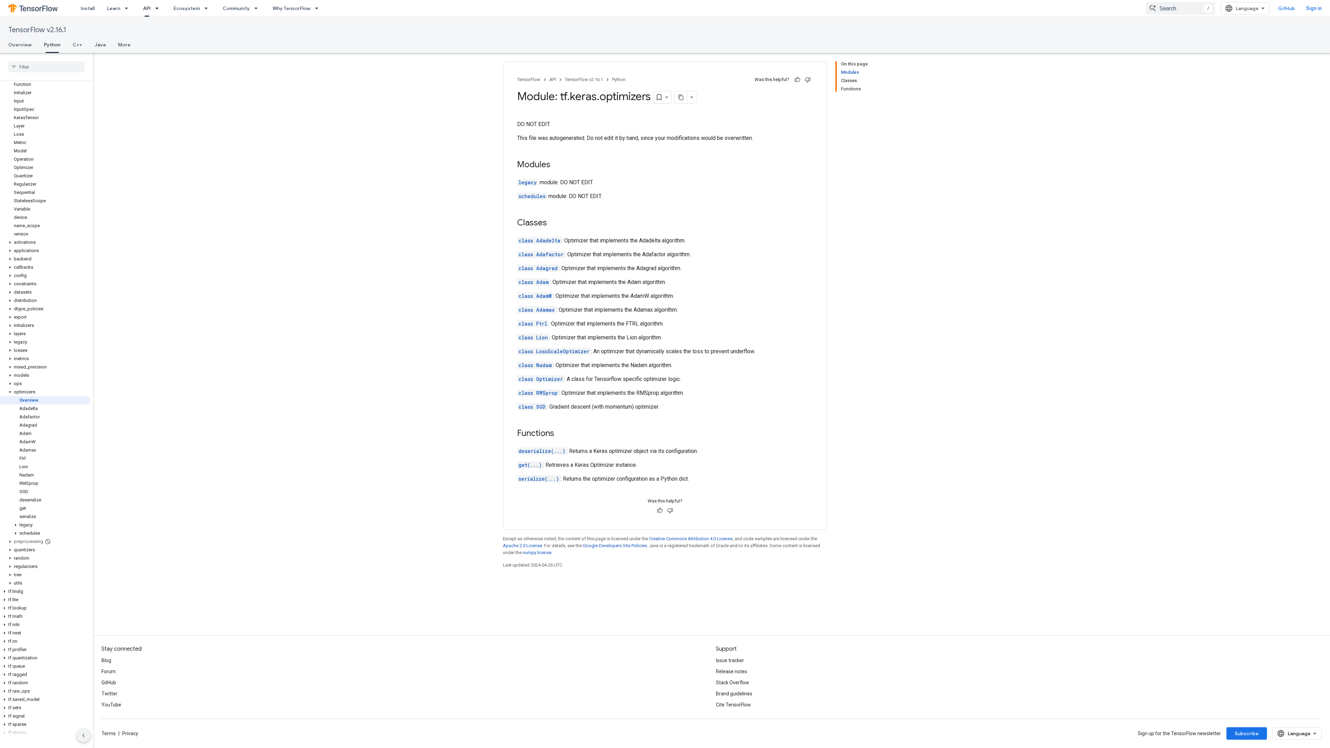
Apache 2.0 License (522, 545)
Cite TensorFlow (733, 704)
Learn (113, 8)
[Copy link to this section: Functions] (561, 434)
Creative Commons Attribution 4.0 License (691, 538)
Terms (108, 733)
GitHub (1286, 8)
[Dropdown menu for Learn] (128, 8)
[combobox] (1180, 8)
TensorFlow (528, 79)
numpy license (537, 552)
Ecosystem (187, 8)
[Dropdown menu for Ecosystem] (208, 8)
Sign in (1314, 8)
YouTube (111, 704)
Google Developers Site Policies (615, 545)
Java (100, 45)
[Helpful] (797, 79)
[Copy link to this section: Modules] (557, 165)
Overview (20, 45)
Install (88, 8)
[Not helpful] (808, 79)
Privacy (130, 733)
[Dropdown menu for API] (159, 8)
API (147, 8)
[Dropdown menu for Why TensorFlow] (318, 8)
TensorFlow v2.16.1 (37, 30)
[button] (45, 242)
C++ (77, 45)
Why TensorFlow (291, 8)
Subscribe (1247, 733)
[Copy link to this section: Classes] (554, 223)
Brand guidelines (734, 693)
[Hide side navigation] (83, 735)
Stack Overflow (732, 682)
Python (52, 45)
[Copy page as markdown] (681, 97)
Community (236, 8)
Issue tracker (730, 660)
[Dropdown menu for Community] (258, 8)
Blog (106, 660)
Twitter (109, 693)
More (124, 45)
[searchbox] (46, 66)
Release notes (731, 671)
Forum (108, 671)
